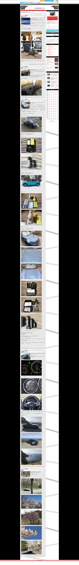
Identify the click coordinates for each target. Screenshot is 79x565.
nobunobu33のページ (39, 8)
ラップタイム (38, 10)
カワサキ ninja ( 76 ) (50, 54)
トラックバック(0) (42, 64)
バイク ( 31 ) (49, 53)
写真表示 (45, 13)
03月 (51, 91)
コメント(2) (30, 348)
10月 (53, 97)
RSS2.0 (53, 120)
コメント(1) (38, 64)
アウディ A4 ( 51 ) (50, 45)
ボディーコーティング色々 (26, 100)
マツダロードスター (40, 466)
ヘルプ (49, 121)
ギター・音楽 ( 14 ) (50, 52)
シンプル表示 (42, 13)
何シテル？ (54, 19)
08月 (49, 92)
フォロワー (55, 26)
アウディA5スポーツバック (39, 348)
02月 (49, 91)
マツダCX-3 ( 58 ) (50, 49)
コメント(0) (31, 466)
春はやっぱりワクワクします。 (50, 62)
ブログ (26, 5)
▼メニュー (43, 10)
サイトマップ (55, 121)
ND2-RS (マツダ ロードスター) (54, 73)
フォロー (49, 26)
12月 (57, 97)
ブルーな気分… (25, 16)
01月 (47, 91)
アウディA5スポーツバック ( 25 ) (51, 46)
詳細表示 (40, 13)
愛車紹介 (28, 10)
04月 (53, 91)
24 (47, 41)
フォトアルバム (33, 10)
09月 (51, 97)
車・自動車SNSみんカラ (22, 5)
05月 (55, 91)
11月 (55, 97)
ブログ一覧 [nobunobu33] (29, 5)
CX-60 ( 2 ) (49, 50)
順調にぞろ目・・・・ (26, 351)
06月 (57, 91)
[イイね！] (26, 15)
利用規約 (51, 121)
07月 (47, 92)
